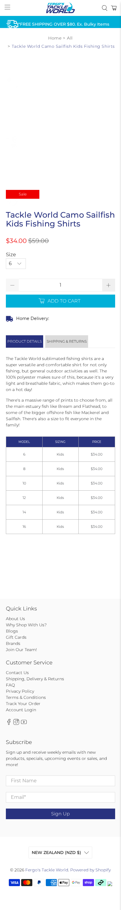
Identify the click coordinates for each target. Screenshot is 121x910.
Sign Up (60, 814)
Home (54, 38)
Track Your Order (23, 703)
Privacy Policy (20, 691)
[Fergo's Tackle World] (60, 7)
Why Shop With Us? (26, 625)
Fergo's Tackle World (46, 870)
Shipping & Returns (67, 341)
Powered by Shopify (90, 870)
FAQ (10, 685)
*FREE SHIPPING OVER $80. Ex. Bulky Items (63, 24)
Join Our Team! (21, 649)
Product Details (24, 341)
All (70, 38)
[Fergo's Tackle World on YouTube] (24, 723)
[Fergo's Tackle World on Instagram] (16, 723)
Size (11, 254)
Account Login (21, 709)
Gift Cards (16, 637)
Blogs (12, 631)
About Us (15, 618)
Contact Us (17, 672)
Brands (13, 643)
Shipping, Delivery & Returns (35, 678)
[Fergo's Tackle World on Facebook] (9, 723)
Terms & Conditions (26, 697)
